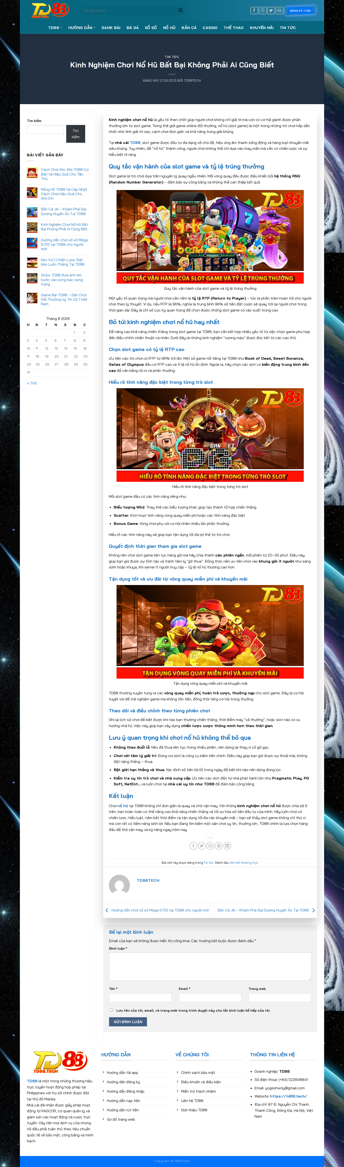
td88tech (192, 80)
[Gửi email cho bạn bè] (210, 846)
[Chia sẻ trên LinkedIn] (227, 846)
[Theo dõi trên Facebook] (254, 11)
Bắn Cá (189, 27)
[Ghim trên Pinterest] (219, 846)
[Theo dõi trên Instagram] (263, 11)
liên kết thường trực (244, 862)
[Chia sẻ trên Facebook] (193, 846)
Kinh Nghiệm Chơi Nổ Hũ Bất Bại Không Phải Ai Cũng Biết (64, 226)
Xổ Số (151, 27)
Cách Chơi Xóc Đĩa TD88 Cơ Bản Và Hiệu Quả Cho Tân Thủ (65, 174)
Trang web (257, 989)
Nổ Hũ (169, 27)
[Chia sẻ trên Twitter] (202, 846)
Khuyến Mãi (262, 27)
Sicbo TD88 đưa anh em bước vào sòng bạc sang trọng (62, 279)
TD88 (53, 27)
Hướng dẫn (80, 27)
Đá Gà (133, 27)
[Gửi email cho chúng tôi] (279, 11)
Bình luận (118, 948)
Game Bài (111, 27)
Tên (113, 989)
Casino (210, 27)
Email (184, 989)
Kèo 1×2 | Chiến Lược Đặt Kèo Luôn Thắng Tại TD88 (62, 262)
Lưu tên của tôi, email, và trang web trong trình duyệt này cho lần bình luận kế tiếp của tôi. (193, 1010)
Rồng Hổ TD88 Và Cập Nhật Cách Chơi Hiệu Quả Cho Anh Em (64, 194)
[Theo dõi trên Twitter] (271, 11)
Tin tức (288, 27)
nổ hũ (122, 805)
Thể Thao (233, 27)
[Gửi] (181, 11)
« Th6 (32, 383)
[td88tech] (50, 10)
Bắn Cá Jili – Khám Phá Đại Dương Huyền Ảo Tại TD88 (63, 211)
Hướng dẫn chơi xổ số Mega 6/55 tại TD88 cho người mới (64, 244)
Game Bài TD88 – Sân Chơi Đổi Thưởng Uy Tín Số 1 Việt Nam (64, 299)
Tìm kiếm (34, 121)
